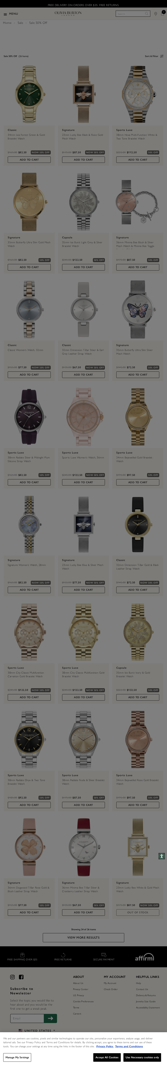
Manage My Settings (17, 1057)
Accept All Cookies (107, 1057)
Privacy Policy (105, 1046)
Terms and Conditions (129, 1046)
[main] (83, 1049)
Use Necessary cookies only (142, 1057)
